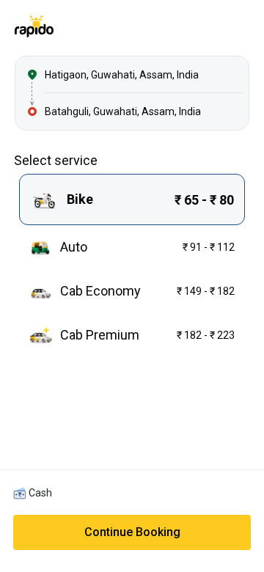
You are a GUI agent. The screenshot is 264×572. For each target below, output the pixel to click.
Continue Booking (132, 532)
